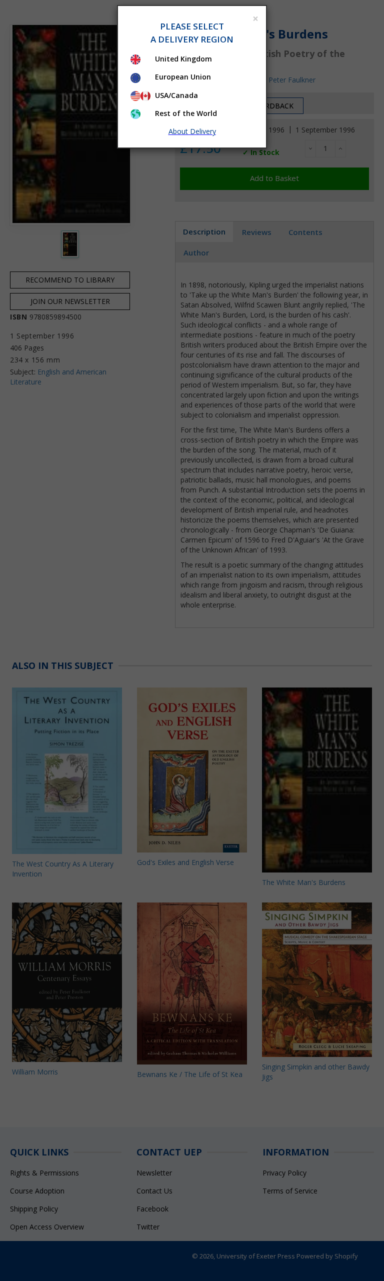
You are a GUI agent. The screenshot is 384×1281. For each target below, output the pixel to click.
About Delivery (192, 131)
